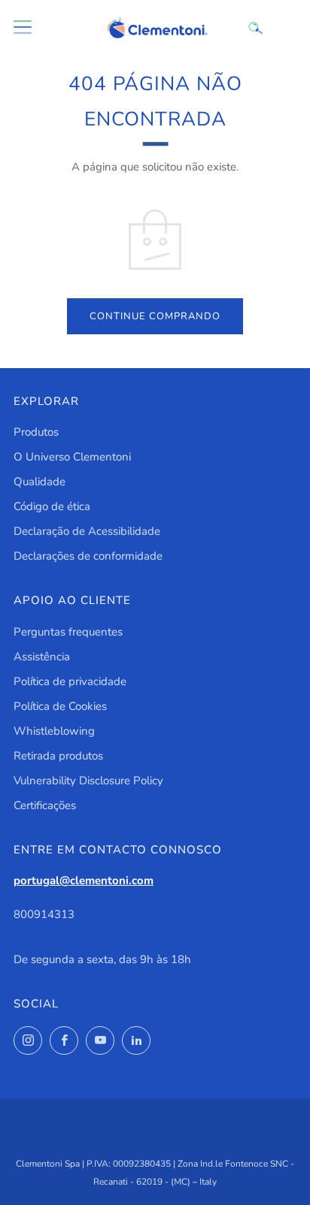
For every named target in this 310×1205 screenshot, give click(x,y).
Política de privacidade (70, 681)
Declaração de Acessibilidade (87, 531)
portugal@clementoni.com (83, 880)
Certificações (45, 805)
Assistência (42, 656)
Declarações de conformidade (88, 555)
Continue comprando (155, 316)
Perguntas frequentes (68, 631)
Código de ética (52, 506)
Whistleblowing (54, 730)
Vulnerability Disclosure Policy (88, 780)
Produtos (36, 431)
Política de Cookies (60, 706)
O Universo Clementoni (72, 456)
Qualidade (39, 481)
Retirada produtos (58, 755)
